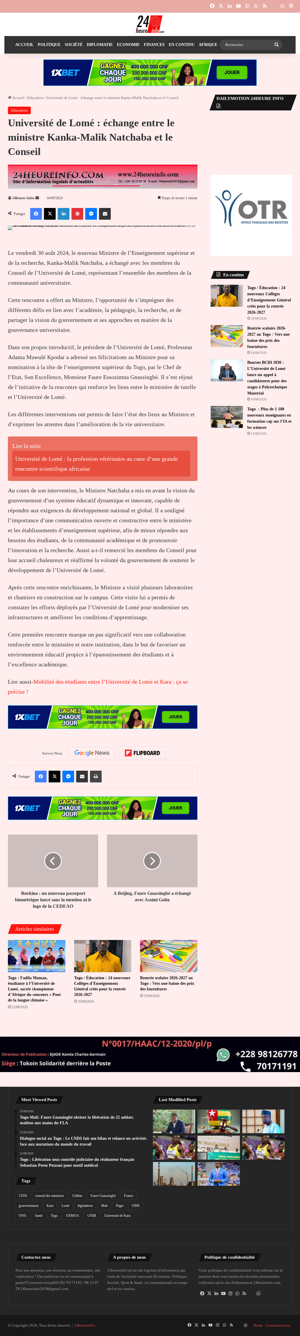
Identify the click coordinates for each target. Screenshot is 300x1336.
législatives (85, 1206)
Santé (38, 1216)
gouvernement (28, 1206)
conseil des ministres (49, 1196)
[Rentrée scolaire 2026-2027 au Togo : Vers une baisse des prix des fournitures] (168, 956)
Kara (50, 1206)
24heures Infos (23, 198)
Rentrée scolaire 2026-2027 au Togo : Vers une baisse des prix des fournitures (167, 983)
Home (258, 1325)
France (128, 1196)
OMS (136, 1206)
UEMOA (72, 1216)
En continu (182, 44)
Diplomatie (100, 44)
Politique (49, 44)
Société (74, 44)
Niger (120, 1206)
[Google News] (92, 753)
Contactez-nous (278, 1325)
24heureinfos (84, 1325)
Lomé (65, 1206)
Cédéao (77, 1196)
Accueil (24, 44)
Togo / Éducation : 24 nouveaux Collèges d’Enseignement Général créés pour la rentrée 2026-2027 (269, 300)
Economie (128, 44)
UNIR (91, 1216)
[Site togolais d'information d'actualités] (150, 24)
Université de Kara (117, 1216)
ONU (23, 1216)
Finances (154, 44)
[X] (209, 1293)
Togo (54, 1216)
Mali (104, 1206)
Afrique (208, 44)
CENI (23, 1196)
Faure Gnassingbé (103, 1196)
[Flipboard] (142, 753)
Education (35, 97)
